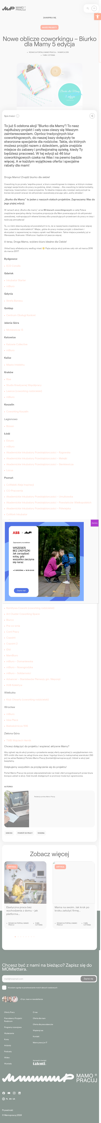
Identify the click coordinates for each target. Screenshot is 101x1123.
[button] (97, 16)
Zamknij (94, 523)
